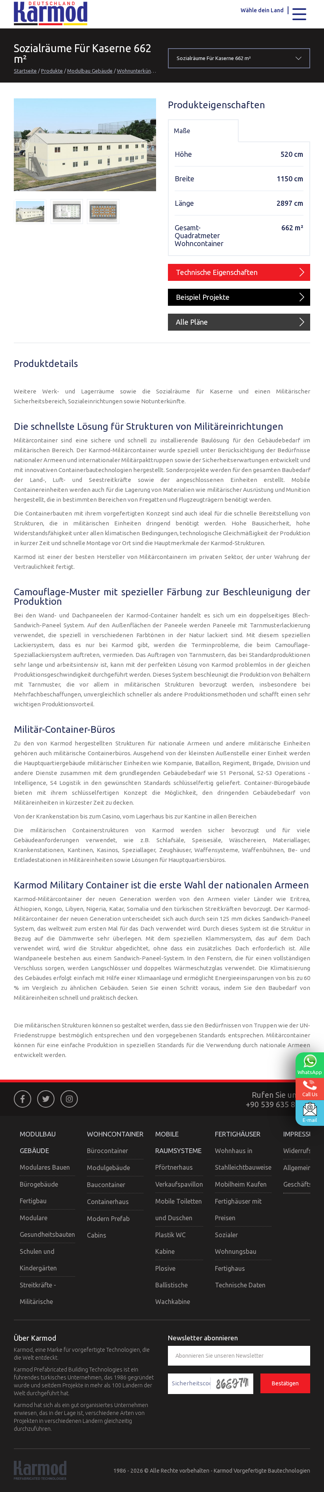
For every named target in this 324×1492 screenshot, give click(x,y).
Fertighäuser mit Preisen (238, 1209)
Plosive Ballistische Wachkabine (172, 1285)
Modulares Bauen (45, 1167)
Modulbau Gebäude (90, 70)
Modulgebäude (108, 1167)
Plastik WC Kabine (170, 1243)
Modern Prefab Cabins (108, 1227)
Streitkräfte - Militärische (38, 1293)
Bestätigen (285, 1383)
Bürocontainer (107, 1150)
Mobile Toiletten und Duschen (178, 1209)
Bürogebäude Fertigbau (39, 1192)
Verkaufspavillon (179, 1184)
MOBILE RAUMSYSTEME (178, 1142)
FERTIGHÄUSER (237, 1134)
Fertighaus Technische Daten (240, 1277)
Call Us (310, 1094)
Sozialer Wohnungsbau (235, 1243)
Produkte (52, 70)
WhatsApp (310, 1072)
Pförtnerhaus (174, 1167)
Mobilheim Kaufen (241, 1184)
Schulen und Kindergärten (38, 1260)
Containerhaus (108, 1201)
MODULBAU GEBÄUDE (38, 1142)
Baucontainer (106, 1184)
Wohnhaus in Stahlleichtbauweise (243, 1159)
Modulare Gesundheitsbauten (47, 1226)
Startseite (25, 70)
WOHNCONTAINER (115, 1134)
